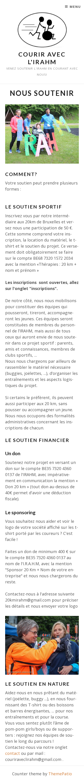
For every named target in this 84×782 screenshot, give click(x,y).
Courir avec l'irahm (42, 58)
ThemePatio (60, 773)
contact (12, 753)
